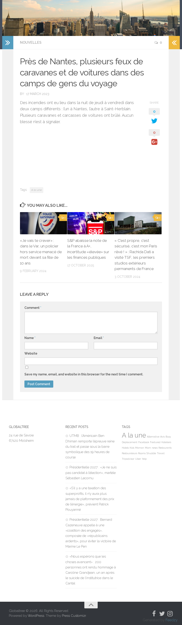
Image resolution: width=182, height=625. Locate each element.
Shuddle (151, 453)
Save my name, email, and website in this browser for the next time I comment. (83, 374)
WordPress (36, 616)
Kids (132, 447)
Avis (162, 436)
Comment (32, 308)
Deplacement (129, 442)
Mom (148, 447)
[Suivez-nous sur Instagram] (170, 614)
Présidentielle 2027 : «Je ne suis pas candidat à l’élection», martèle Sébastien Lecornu (91, 472)
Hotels (125, 447)
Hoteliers (166, 442)
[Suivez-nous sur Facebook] (154, 614)
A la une (36, 189)
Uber (138, 458)
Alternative (153, 436)
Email (99, 338)
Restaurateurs (129, 453)
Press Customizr (74, 616)
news (155, 447)
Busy (168, 436)
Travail (160, 453)
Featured (155, 442)
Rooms (142, 453)
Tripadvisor (128, 458)
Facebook (143, 442)
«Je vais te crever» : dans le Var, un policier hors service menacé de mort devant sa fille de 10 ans (41, 251)
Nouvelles (31, 42)
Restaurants (165, 447)
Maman (139, 447)
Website (30, 353)
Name (30, 338)
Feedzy (172, 620)
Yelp (144, 458)
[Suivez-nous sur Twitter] (162, 614)
